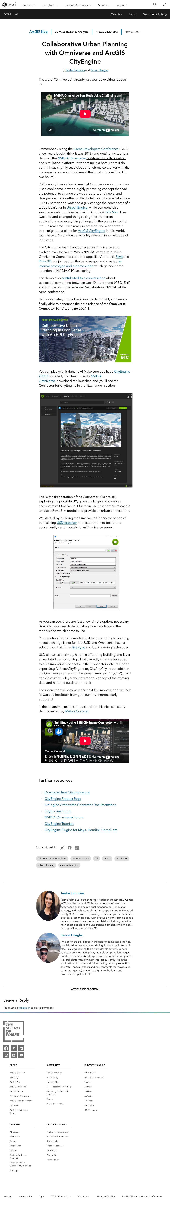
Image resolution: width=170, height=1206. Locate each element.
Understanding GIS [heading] (94, 1065)
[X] (14, 1048)
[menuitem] (22, 1072)
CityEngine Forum (58, 811)
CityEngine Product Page (63, 799)
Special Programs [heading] (57, 1124)
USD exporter (67, 523)
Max (114, 212)
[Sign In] (164, 5)
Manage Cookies (106, 1196)
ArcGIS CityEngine (91, 231)
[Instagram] (14, 1055)
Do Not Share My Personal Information (142, 1196)
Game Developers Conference (96, 149)
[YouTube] (21, 1055)
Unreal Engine (77, 207)
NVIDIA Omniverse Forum (64, 817)
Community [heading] (53, 1065)
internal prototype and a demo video (66, 266)
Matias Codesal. (77, 711)
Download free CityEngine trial (67, 792)
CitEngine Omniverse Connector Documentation (80, 805)
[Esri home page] (9, 4)
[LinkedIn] (21, 1048)
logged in (24, 1007)
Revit (119, 257)
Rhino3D (45, 261)
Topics (133, 14)
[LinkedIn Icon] (77, 848)
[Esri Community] (6, 1055)
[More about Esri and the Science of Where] (13, 1032)
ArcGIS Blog (11, 13)
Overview (116, 14)
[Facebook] (6, 1048)
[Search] (154, 4)
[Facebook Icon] (69, 848)
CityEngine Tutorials (59, 824)
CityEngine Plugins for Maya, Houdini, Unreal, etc (81, 830)
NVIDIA (63, 158)
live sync (78, 647)
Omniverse (77, 158)
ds (109, 212)
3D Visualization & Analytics (71, 31)
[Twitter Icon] (62, 848)
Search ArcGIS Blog (155, 14)
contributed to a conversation (83, 278)
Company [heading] (15, 1124)
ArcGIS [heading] (13, 1065)
